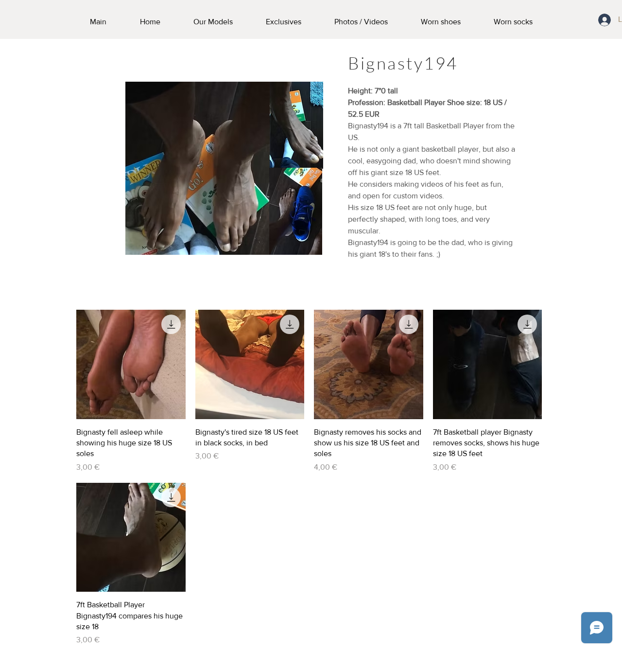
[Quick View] (131, 364)
